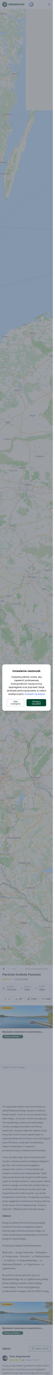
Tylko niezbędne (16, 702)
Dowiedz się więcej (35, 694)
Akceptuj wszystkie (36, 702)
